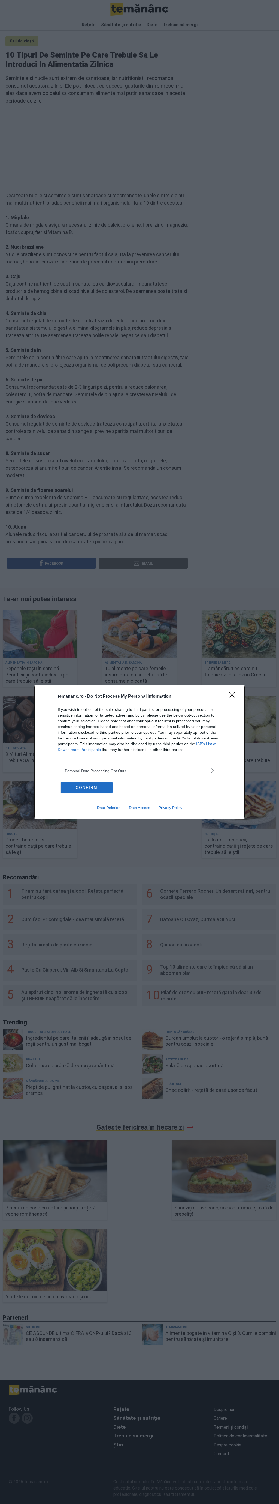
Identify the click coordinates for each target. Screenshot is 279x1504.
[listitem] (139, 771)
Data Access (139, 807)
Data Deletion (108, 807)
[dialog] (139, 752)
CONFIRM (87, 787)
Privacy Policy (170, 807)
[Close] (234, 696)
